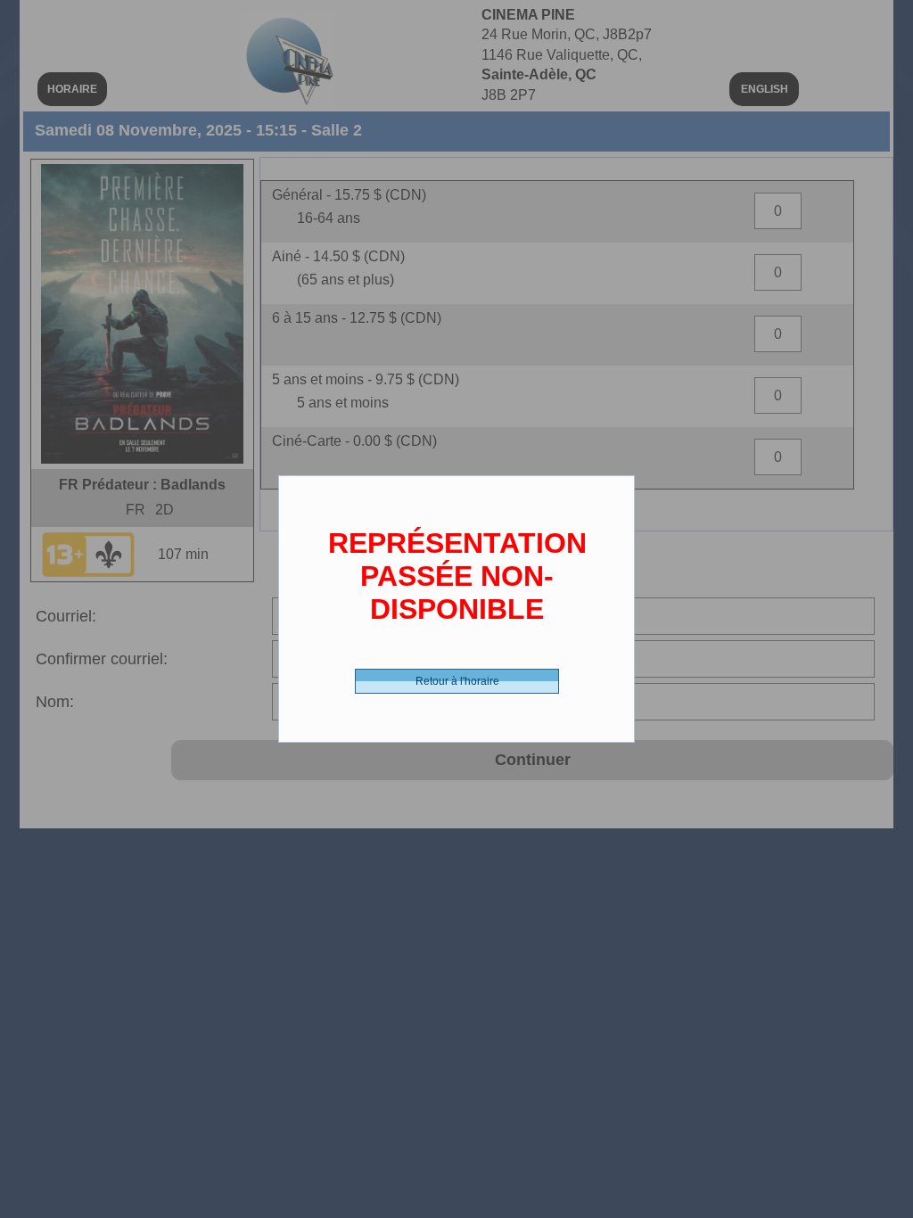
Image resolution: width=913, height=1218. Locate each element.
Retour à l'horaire (457, 681)
